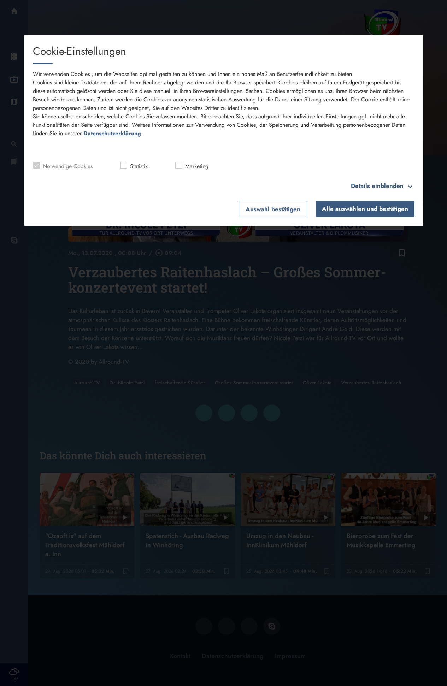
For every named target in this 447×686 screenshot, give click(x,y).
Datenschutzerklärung (112, 133)
